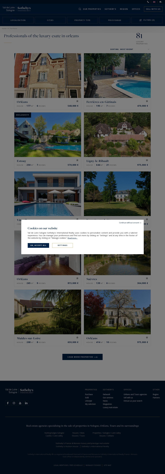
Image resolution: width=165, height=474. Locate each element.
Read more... (72, 238)
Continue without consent (129, 222)
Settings (62, 245)
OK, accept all (38, 245)
